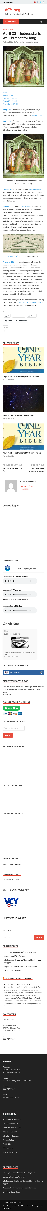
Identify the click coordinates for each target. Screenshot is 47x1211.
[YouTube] (34, 2)
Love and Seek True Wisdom (15, 956)
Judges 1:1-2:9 (8, 95)
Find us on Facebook (14, 917)
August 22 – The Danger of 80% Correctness (22, 453)
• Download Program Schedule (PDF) (17, 599)
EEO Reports (8, 1148)
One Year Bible (8, 30)
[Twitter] (40, 2)
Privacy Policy (8, 1140)
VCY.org (12, 10)
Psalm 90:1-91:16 (10, 101)
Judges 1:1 (7, 109)
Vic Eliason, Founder (11, 1136)
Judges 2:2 (7, 121)
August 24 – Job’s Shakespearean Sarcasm (21, 376)
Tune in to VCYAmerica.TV (13, 864)
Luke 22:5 (7, 189)
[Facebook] (38, 2)
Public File (7, 1144)
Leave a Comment (32, 42)
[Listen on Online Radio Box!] (41, 672)
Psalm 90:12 (8, 206)
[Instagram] (43, 2)
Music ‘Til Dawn (10, 1132)
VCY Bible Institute (10, 1123)
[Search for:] (23, 937)
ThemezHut (7, 1208)
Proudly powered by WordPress (14, 1206)
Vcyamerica (20, 42)
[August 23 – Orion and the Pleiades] (23, 413)
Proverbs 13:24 (9, 262)
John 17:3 (7, 695)
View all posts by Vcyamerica (26, 487)
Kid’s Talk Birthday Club (12, 1128)
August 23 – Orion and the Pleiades (18, 415)
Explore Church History (19, 978)
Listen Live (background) (26, 568)
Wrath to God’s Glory (12, 970)
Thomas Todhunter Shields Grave (17, 984)
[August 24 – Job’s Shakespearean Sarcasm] (23, 374)
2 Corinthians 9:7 (35, 189)
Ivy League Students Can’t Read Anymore (20, 952)
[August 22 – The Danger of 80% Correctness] (23, 450)
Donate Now (11, 708)
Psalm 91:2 (12, 256)
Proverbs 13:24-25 (10, 104)
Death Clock (26, 206)
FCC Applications (10, 1152)
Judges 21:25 (37, 115)
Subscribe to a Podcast (12, 1119)
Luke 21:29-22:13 (10, 98)
